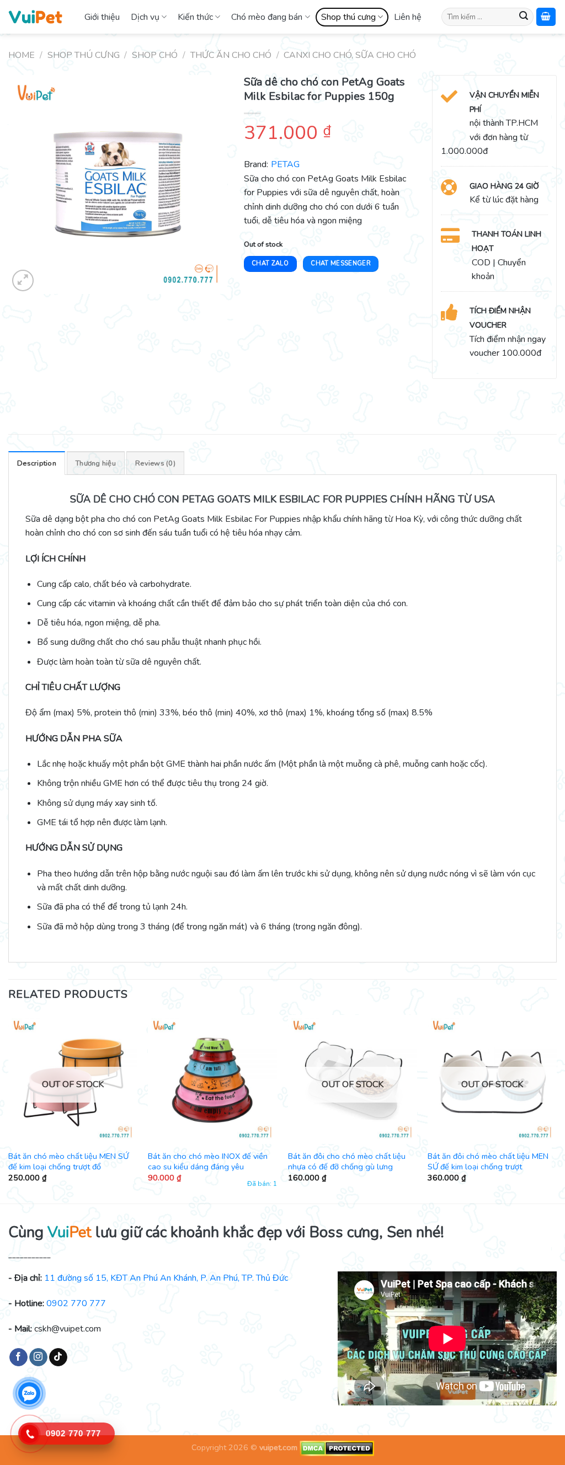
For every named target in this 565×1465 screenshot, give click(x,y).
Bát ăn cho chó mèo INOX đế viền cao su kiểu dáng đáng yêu (208, 1161)
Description (36, 463)
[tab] (36, 462)
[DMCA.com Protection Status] (335, 1447)
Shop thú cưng (348, 17)
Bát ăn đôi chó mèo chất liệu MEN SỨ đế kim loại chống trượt (488, 1161)
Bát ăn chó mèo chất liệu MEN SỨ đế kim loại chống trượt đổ (68, 1161)
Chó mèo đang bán (266, 17)
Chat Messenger (341, 263)
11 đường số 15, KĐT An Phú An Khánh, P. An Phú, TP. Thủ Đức (166, 1278)
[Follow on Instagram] (38, 1357)
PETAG (285, 164)
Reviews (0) (155, 463)
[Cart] (546, 17)
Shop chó (155, 55)
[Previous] (9, 1108)
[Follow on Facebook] (18, 1357)
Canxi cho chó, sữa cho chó (350, 55)
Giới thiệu (102, 17)
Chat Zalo (270, 263)
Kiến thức (195, 17)
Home (21, 55)
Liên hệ (408, 17)
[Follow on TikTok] (58, 1357)
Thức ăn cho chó (230, 55)
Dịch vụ (145, 17)
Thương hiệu (96, 463)
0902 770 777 (76, 1303)
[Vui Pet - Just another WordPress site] (35, 16)
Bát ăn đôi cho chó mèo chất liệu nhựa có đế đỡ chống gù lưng (347, 1161)
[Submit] (523, 17)
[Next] (556, 1108)
